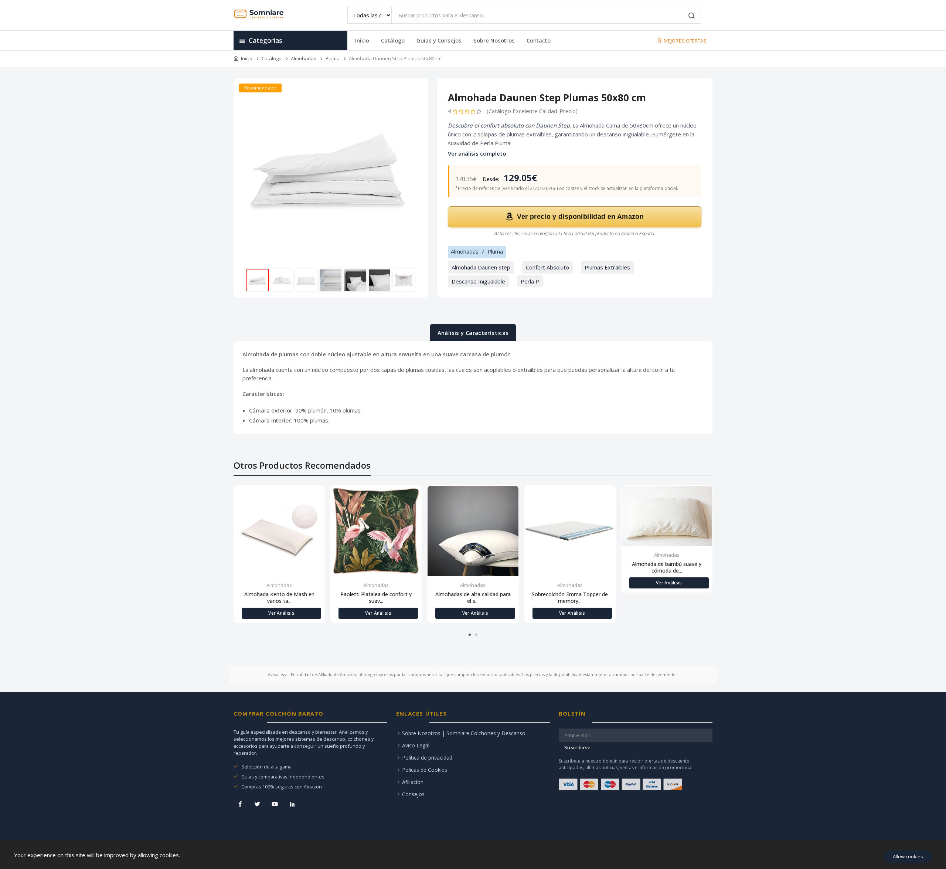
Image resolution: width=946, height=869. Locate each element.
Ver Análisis (281, 613)
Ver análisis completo (477, 153)
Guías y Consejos (439, 40)
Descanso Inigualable (478, 281)
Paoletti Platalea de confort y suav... (376, 597)
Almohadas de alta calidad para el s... (473, 597)
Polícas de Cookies (424, 769)
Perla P (530, 281)
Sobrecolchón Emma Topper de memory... (570, 597)
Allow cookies (908, 856)
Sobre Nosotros (494, 40)
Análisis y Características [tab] (473, 332)
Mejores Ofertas (685, 40)
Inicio (362, 40)
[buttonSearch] (692, 16)
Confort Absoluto (547, 267)
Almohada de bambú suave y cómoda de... (666, 567)
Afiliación (412, 781)
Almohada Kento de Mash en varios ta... (279, 597)
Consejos (413, 794)
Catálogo (393, 40)
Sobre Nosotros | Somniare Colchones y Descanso (463, 733)
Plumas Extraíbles (607, 267)
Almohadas (303, 58)
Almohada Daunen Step (481, 267)
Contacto (539, 40)
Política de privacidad (427, 757)
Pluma (333, 58)
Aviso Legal (415, 745)
